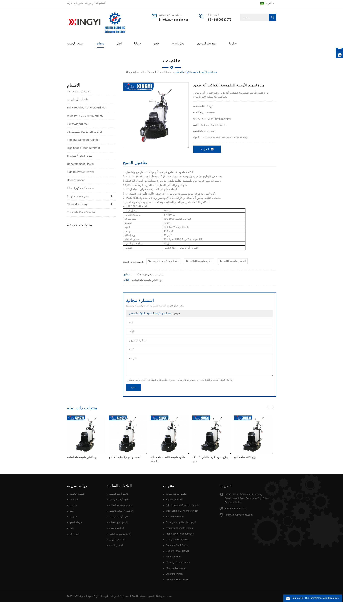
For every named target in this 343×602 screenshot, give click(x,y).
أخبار (119, 43)
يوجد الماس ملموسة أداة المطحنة (147, 280)
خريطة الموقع (76, 522)
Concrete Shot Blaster (80, 164)
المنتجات (74, 499)
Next (273, 407)
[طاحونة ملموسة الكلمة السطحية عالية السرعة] (170, 434)
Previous (268, 407)
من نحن (73, 505)
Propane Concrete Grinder (83, 140)
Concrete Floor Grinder (160, 72)
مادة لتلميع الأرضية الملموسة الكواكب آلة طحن (150, 313)
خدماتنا (137, 43)
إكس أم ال (74, 534)
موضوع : (154, 313)
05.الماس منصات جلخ (78, 196)
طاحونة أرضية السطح (119, 494)
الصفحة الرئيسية (75, 43)
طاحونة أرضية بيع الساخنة (120, 505)
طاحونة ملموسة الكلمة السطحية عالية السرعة (168, 459)
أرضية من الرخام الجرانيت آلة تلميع (147, 274)
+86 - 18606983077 (218, 19)
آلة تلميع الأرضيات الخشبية (121, 511)
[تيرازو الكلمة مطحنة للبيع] (253, 434)
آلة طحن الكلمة (116, 545)
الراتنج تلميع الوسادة (118, 522)
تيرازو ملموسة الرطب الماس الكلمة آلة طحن (210, 459)
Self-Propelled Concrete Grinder (86, 108)
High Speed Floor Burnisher (83, 148)
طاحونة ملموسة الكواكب (201, 261)
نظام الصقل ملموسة (78, 100)
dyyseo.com (165, 596)
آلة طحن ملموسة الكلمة (235, 261)
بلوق (72, 528)
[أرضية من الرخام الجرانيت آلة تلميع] (128, 434)
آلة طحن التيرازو (117, 539)
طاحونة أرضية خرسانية (119, 499)
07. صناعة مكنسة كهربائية (80, 188)
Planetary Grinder (77, 124)
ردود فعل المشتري (207, 43)
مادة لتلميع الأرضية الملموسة (165, 261)
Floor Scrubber (76, 180)
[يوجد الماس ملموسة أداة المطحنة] (86, 434)
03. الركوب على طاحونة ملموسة (84, 132)
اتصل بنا (233, 43)
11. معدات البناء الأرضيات (80, 156)
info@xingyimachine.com (174, 19)
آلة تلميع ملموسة (116, 528)
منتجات (100, 43)
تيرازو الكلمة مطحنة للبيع (245, 457)
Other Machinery (77, 204)
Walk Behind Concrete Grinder (85, 116)
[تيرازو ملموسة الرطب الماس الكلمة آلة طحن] (211, 434)
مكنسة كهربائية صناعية (79, 92)
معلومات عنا (178, 43)
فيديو (156, 43)
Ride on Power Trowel (80, 172)
